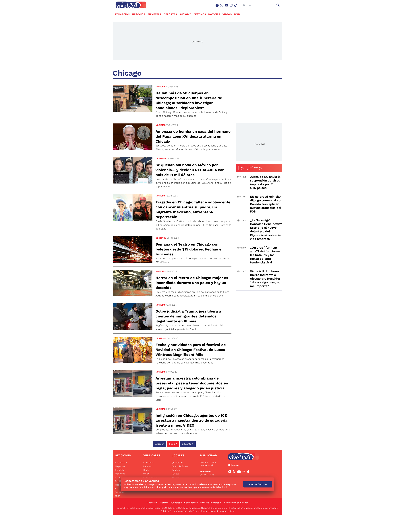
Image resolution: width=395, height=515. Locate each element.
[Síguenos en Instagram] (232, 7)
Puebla (175, 473)
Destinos (199, 14)
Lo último (250, 168)
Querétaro (177, 462)
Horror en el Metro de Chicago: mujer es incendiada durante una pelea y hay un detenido (192, 283)
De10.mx (148, 466)
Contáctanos (191, 502)
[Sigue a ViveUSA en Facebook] (230, 472)
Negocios (138, 14)
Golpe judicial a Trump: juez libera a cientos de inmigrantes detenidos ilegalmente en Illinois (188, 316)
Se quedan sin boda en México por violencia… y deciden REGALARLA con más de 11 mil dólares (190, 170)
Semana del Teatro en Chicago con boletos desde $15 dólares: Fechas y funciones (188, 249)
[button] (278, 5)
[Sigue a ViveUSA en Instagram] (244, 472)
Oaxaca (176, 470)
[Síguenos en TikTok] (236, 7)
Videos (227, 14)
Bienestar (154, 14)
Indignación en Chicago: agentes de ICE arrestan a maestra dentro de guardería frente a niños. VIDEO (191, 420)
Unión (146, 473)
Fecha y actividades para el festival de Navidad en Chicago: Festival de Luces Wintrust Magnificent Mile (191, 350)
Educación (122, 14)
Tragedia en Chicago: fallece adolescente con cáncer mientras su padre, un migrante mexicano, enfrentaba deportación (193, 209)
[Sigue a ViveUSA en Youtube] (239, 472)
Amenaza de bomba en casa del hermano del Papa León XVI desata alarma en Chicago (193, 136)
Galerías (119, 492)
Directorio (152, 502)
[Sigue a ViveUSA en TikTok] (249, 472)
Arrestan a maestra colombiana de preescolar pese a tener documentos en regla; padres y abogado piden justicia (192, 383)
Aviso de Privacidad (210, 502)
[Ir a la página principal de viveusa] (129, 5)
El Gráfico (148, 462)
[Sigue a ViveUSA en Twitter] (235, 472)
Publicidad (176, 502)
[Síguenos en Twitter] (222, 7)
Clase (146, 470)
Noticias (214, 14)
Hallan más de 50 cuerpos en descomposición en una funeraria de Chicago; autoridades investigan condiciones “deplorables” (189, 100)
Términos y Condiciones (235, 502)
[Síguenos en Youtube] (227, 7)
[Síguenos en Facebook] (218, 7)
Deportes (170, 14)
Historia (164, 502)
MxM (237, 14)
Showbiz (185, 14)
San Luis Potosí (180, 466)
